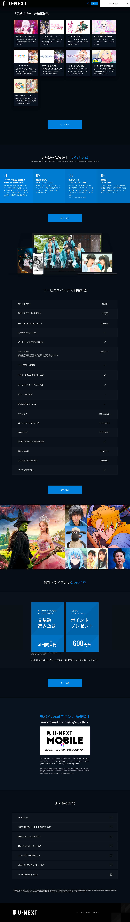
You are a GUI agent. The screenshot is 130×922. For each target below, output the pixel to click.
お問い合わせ (96, 912)
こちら (44, 356)
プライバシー (89, 912)
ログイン (94, 3)
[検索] (88, 3)
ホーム (77, 912)
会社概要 (82, 912)
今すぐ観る (113, 3)
